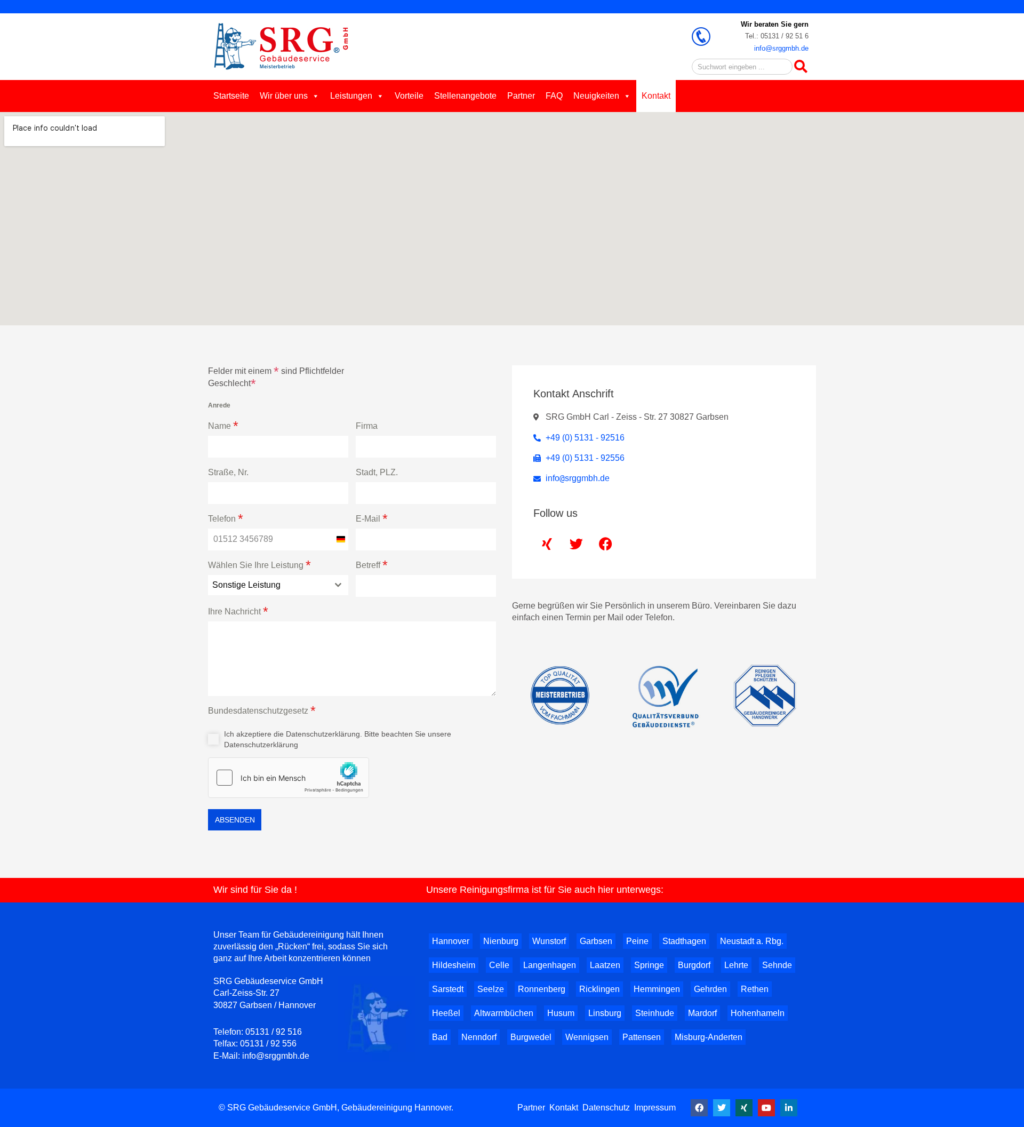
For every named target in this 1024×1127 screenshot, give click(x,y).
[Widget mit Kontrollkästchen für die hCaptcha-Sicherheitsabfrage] (288, 777)
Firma (367, 425)
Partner (521, 95)
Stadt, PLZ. (377, 472)
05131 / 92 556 (268, 1043)
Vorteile (409, 95)
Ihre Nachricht (238, 611)
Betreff (372, 565)
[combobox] (278, 585)
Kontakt (656, 95)
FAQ (554, 95)
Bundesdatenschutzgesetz (262, 711)
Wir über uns (284, 95)
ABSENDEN (235, 820)
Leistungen (351, 95)
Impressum (655, 1107)
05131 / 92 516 (273, 1031)
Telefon (225, 518)
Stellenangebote (465, 95)
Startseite (231, 95)
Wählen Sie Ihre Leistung (259, 565)
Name (223, 426)
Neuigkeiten (596, 95)
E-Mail (372, 518)
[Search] (801, 67)
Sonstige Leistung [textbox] (246, 584)
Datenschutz (606, 1107)
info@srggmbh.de (781, 48)
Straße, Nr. (228, 472)
